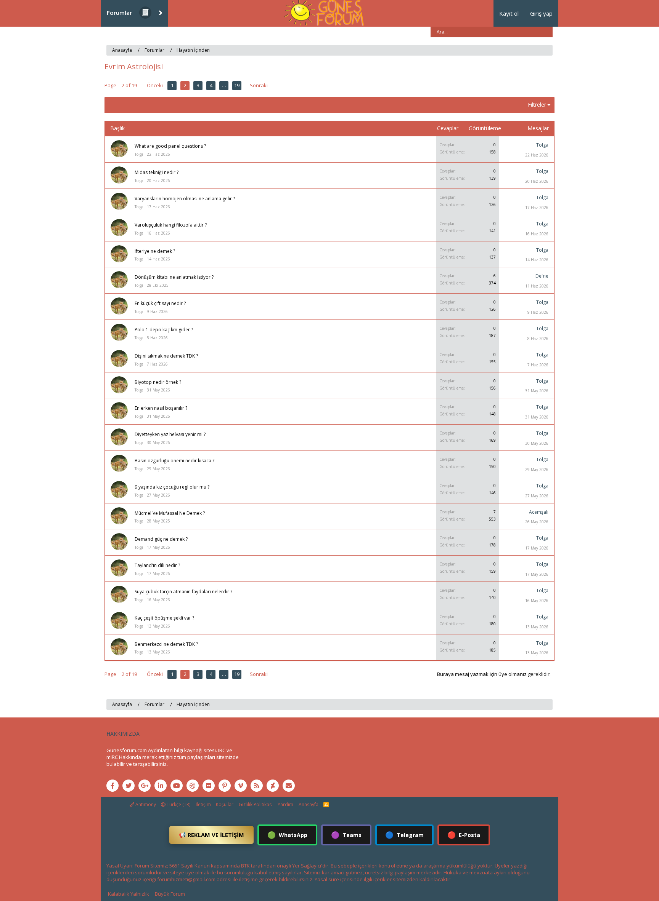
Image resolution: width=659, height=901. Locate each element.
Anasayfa (308, 804)
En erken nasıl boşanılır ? (161, 408)
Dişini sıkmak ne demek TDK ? (166, 356)
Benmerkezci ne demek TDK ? (166, 644)
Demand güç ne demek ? (161, 539)
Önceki (155, 85)
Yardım (285, 804)
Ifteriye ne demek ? (155, 251)
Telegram (404, 834)
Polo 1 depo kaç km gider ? (164, 329)
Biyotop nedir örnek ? (158, 382)
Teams (346, 834)
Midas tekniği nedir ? (156, 172)
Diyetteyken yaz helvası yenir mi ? (170, 434)
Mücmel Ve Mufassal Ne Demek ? (170, 513)
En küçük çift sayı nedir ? (160, 303)
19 (236, 85)
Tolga (139, 154)
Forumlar (119, 12)
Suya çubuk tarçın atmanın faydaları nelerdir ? (183, 591)
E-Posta (463, 834)
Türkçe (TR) (178, 804)
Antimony (145, 804)
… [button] (224, 85)
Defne (541, 276)
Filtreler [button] (537, 104)
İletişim (203, 804)
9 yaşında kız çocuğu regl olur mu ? (172, 487)
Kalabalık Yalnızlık (128, 893)
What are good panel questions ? (170, 146)
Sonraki (259, 85)
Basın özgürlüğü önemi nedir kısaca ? (174, 460)
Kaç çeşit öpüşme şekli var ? (164, 618)
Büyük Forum (170, 893)
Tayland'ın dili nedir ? (157, 565)
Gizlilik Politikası (256, 804)
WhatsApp (287, 834)
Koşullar (224, 804)
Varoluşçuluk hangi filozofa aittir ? (171, 225)
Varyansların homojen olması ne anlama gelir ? (185, 198)
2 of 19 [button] (129, 85)
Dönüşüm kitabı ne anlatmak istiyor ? (174, 277)
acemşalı (538, 512)
